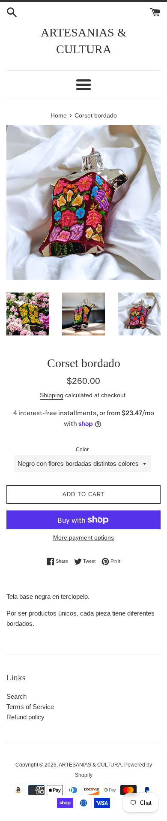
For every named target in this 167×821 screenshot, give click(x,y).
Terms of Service (30, 706)
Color (82, 450)
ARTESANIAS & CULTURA (84, 41)
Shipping (51, 395)
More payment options (83, 537)
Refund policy (25, 717)
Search (16, 696)
